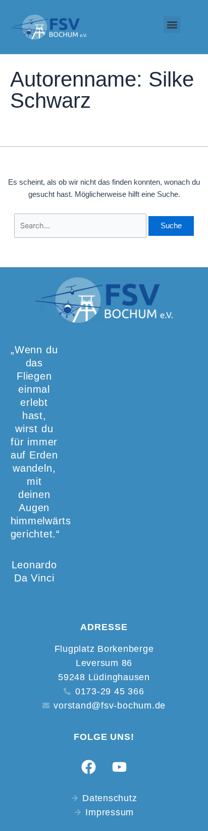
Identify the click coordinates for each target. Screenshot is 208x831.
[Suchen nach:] (81, 226)
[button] (172, 24)
